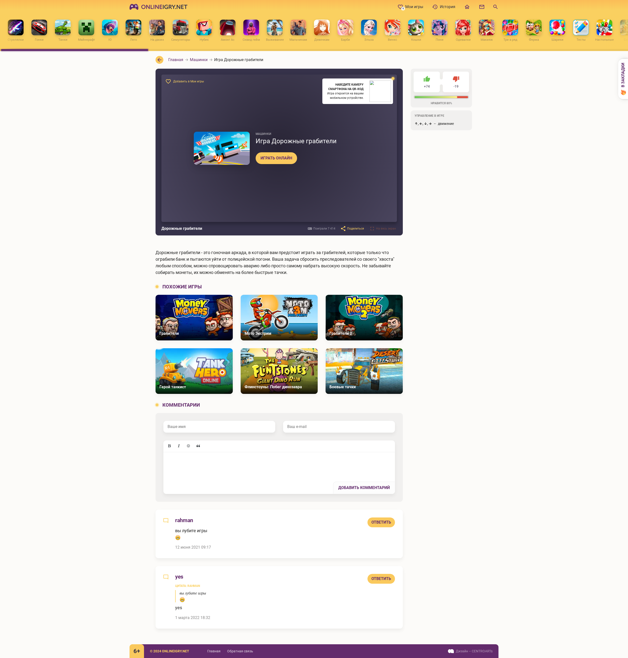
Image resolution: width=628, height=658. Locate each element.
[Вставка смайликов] (189, 446)
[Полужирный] (169, 446)
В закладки (623, 75)
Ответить (381, 522)
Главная (214, 651)
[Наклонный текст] (179, 446)
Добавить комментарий (364, 487)
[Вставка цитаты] (198, 446)
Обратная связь (240, 651)
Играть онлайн (276, 158)
